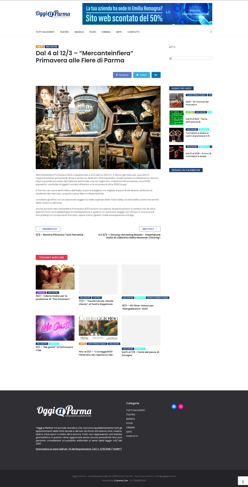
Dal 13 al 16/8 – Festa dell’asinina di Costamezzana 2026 (197, 122)
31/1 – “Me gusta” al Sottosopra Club (54, 348)
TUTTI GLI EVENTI (45, 32)
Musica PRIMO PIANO (157, 297)
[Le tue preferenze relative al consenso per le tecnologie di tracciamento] (243, 482)
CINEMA (106, 32)
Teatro (96, 297)
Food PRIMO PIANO (196, 95)
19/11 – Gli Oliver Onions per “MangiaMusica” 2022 (138, 307)
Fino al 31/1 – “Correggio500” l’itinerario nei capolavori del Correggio (96, 355)
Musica (140, 297)
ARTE (119, 32)
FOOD (92, 32)
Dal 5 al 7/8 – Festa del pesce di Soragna (140, 353)
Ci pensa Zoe (121, 480)
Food (190, 112)
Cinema (41, 292)
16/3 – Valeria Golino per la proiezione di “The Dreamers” (53, 297)
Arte (40, 46)
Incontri (51, 46)
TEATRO (64, 32)
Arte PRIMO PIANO (97, 344)
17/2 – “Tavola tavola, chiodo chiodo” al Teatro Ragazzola (96, 302)
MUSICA (79, 32)
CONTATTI (133, 32)
